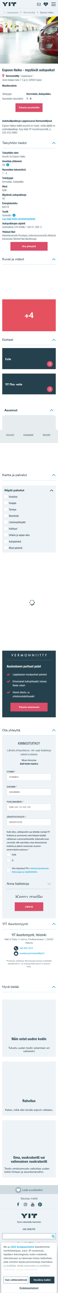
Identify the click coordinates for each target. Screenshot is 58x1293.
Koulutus (13, 496)
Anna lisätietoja (18, 884)
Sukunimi (11, 786)
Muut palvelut (15, 547)
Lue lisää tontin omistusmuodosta (18, 218)
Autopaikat (28, 434)
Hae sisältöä (29, 1229)
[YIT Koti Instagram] (25, 1204)
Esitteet (7, 340)
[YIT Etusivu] (9, 4)
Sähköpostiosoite (16, 816)
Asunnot (10, 434)
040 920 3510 (26, 948)
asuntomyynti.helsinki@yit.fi (32, 953)
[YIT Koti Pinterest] (40, 1204)
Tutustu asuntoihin (29, 107)
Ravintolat (14, 515)
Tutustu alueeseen (29, 707)
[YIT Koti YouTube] (32, 1204)
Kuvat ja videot (13, 259)
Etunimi (10, 771)
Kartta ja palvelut (14, 475)
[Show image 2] (29, 315)
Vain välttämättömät (16, 1280)
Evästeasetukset (29, 1288)
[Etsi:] (53, 1236)
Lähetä (29, 906)
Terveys (12, 509)
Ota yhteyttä (29, 246)
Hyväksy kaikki (42, 1280)
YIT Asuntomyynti (15, 924)
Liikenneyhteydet (17, 522)
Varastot (47, 434)
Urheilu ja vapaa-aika (19, 535)
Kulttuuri (13, 528)
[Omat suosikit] (46, 4)
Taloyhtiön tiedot (14, 143)
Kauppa (12, 503)
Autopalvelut (15, 541)
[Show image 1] (29, 40)
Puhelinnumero (14, 801)
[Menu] (53, 4)
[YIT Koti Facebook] (18, 1204)
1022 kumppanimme (22, 1247)
